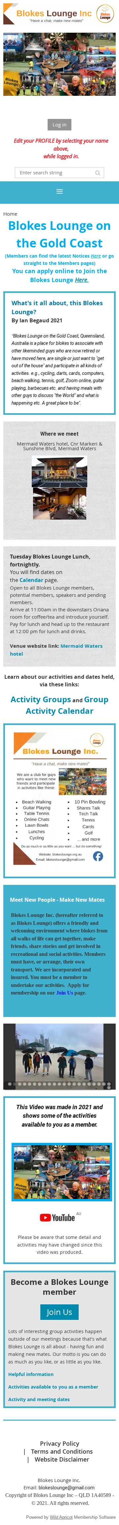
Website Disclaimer (62, 1459)
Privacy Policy (59, 1443)
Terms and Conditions (62, 1451)
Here (81, 280)
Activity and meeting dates (39, 1399)
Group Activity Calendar (67, 705)
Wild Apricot (61, 1517)
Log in (59, 124)
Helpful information (31, 1374)
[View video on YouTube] (62, 1199)
